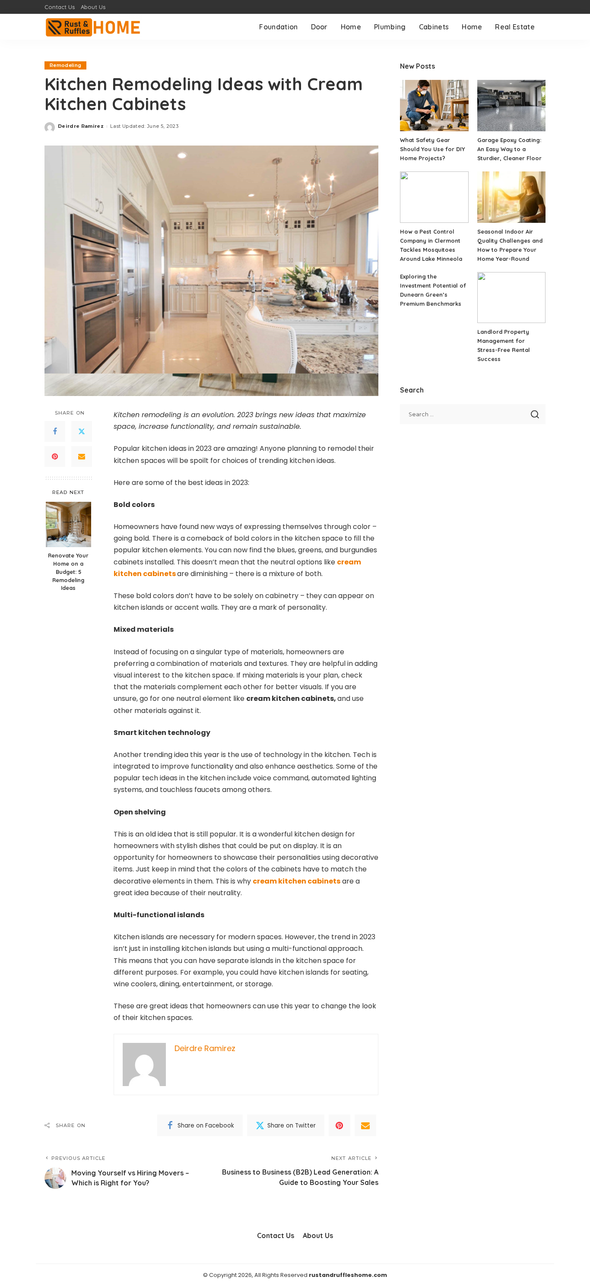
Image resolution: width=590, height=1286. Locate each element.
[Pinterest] (54, 457)
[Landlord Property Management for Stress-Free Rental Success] (511, 297)
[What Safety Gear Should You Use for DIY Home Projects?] (434, 105)
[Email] (81, 457)
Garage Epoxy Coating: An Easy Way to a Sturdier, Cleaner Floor (509, 149)
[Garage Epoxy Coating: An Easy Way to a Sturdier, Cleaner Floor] (511, 105)
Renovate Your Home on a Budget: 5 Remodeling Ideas (68, 572)
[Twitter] (81, 431)
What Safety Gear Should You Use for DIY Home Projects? (432, 149)
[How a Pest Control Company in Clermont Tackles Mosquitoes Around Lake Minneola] (434, 197)
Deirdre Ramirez (81, 126)
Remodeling (65, 65)
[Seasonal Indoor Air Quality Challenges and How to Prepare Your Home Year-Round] (511, 197)
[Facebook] (54, 431)
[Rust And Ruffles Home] (93, 27)
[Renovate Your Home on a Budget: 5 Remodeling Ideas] (68, 524)
